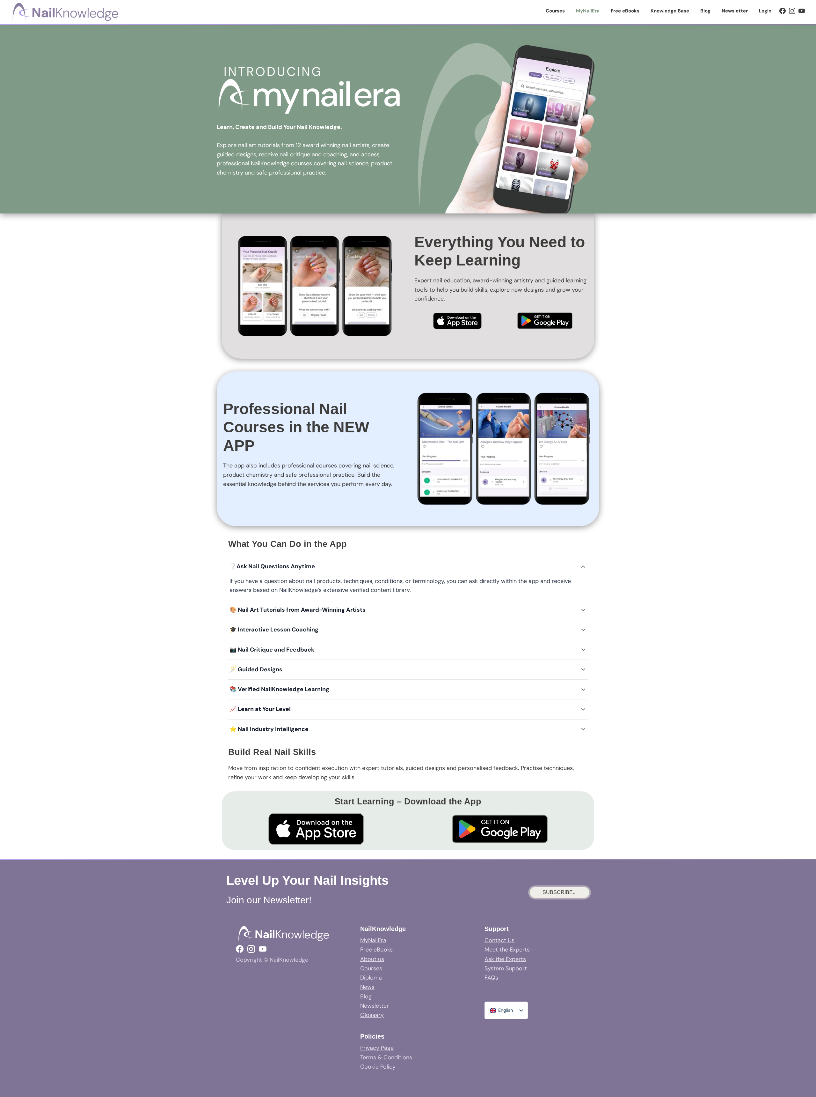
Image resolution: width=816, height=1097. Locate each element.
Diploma (371, 977)
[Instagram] (792, 11)
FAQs (491, 977)
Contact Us (499, 940)
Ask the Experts (505, 959)
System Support (505, 968)
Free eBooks (376, 949)
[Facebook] (782, 11)
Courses (371, 968)
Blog (366, 996)
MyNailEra (373, 940)
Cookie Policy (378, 1067)
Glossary (372, 1015)
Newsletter (374, 1006)
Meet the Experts (507, 949)
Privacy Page (377, 1048)
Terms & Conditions (386, 1057)
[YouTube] (801, 11)
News (367, 987)
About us (372, 959)
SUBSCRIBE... (560, 892)
